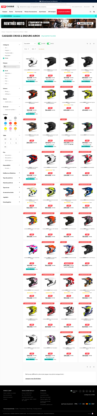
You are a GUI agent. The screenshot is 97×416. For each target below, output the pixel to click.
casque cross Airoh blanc (33, 378)
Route (11, 11)
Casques (4, 11)
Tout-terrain (18, 11)
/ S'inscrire (79, 6)
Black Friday (30, 408)
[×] (95, 16)
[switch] (40, 44)
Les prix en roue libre (64, 11)
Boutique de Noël (37, 408)
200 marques (52, 11)
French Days (23, 408)
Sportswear (42, 11)
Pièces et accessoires (31, 11)
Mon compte (74, 6)
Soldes (17, 408)
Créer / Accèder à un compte (9, 393)
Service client (87, 6)
